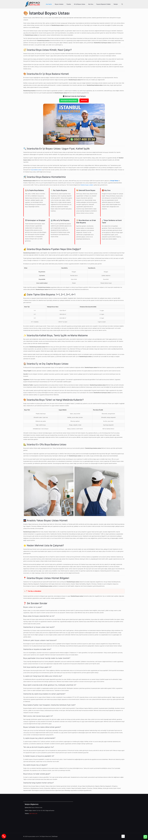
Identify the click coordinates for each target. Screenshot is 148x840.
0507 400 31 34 (33, 813)
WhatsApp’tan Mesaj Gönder (69, 100)
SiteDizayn (55, 836)
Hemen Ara (84, 100)
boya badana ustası (36, 169)
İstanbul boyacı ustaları (87, 185)
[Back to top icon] (123, 836)
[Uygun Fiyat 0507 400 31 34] (32, 4)
